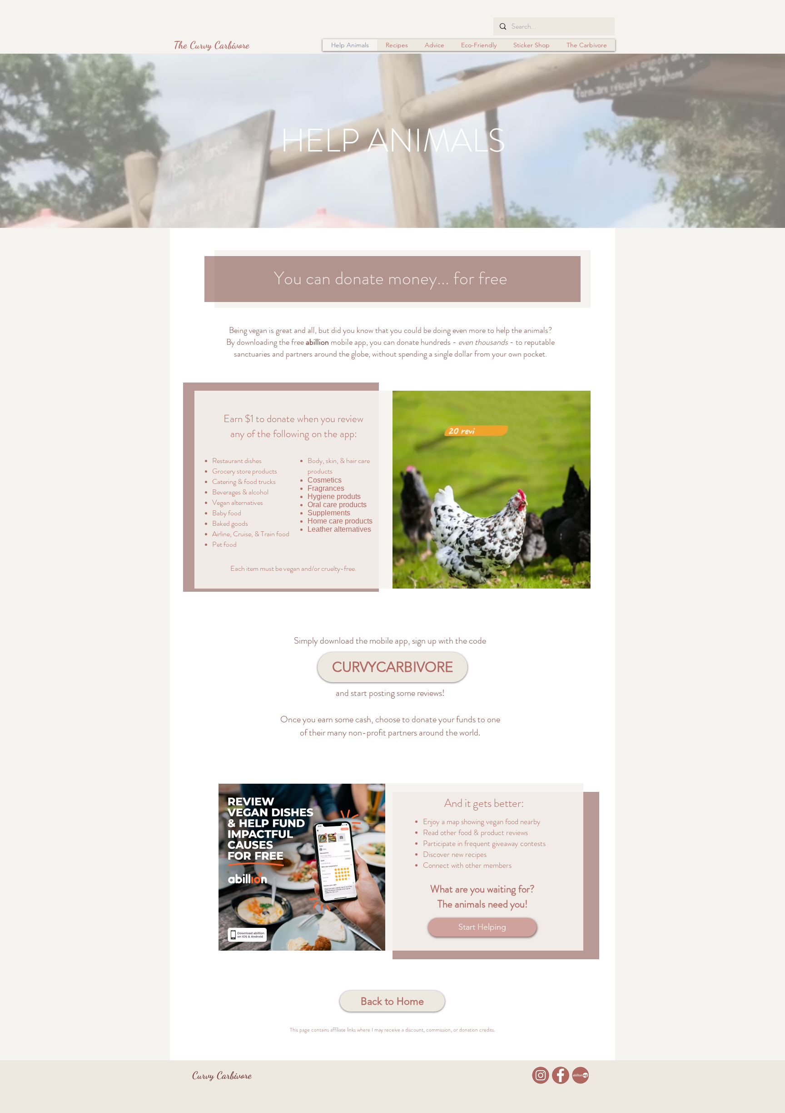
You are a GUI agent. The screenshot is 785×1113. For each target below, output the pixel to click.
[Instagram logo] (540, 1075)
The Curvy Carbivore (211, 45)
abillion (317, 342)
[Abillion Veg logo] (580, 1075)
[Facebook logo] (560, 1075)
